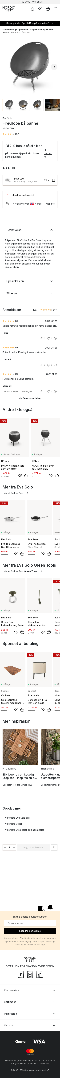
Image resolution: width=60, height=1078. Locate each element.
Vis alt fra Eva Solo (14, 493)
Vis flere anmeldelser (30, 398)
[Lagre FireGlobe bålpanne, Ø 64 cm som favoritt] (54, 847)
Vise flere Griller (13, 823)
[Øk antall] (14, 847)
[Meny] (55, 9)
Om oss (8, 1025)
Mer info (50, 203)
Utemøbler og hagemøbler (15, 29)
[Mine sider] (32, 9)
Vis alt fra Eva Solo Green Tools (20, 571)
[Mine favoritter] (40, 9)
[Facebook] (20, 974)
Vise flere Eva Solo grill (17, 817)
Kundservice (11, 990)
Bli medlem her (48, 153)
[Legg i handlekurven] (26, 476)
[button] (11, 134)
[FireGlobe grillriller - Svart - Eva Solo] (8, 180)
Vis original (27, 391)
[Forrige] (6, 67)
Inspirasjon (10, 1013)
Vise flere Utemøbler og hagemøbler (24, 829)
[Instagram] (30, 974)
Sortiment (10, 1001)
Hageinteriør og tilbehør (41, 29)
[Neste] (54, 67)
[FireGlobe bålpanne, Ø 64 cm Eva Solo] (30, 66)
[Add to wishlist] (20, 476)
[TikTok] (39, 974)
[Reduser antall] (5, 847)
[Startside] (9, 8)
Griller (6, 32)
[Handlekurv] (48, 9)
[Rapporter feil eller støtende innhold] (55, 338)
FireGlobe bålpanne (20, 32)
